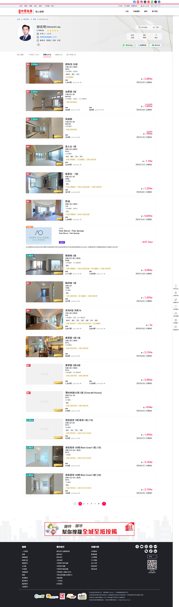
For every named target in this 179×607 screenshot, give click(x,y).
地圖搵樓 (25, 572)
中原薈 (120, 6)
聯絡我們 (94, 566)
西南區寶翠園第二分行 (48, 37)
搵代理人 (26, 19)
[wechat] (152, 2)
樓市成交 (60, 547)
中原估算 (59, 560)
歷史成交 (59, 557)
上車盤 (24, 566)
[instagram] (141, 2)
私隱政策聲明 (98, 597)
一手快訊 (59, 581)
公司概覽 (94, 557)
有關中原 (95, 547)
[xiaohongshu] (148, 2)
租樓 (30, 6)
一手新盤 (47, 6)
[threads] (145, 2)
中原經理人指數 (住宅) (64, 572)
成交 (35, 6)
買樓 (25, 6)
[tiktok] (155, 2)
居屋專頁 (25, 584)
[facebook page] (134, 2)
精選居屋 (25, 557)
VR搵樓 (24, 569)
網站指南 (94, 569)
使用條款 (91, 597)
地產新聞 (59, 578)
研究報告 (59, 584)
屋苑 (40, 6)
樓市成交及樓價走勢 (63, 551)
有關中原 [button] (134, 6)
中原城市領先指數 (62, 563)
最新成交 (59, 554)
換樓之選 (25, 560)
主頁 (20, 6)
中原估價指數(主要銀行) (64, 575)
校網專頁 (25, 578)
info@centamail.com (124, 600)
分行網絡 (127, 6)
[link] (19, 19)
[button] (143, 27)
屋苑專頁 (25, 581)
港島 (34, 19)
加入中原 (94, 563)
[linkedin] (159, 2)
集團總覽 (94, 554)
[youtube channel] (138, 2)
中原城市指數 (61, 566)
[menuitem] (21, 6)
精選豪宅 (25, 563)
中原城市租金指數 (62, 569)
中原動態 (94, 551)
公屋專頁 (25, 587)
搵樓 (24, 547)
